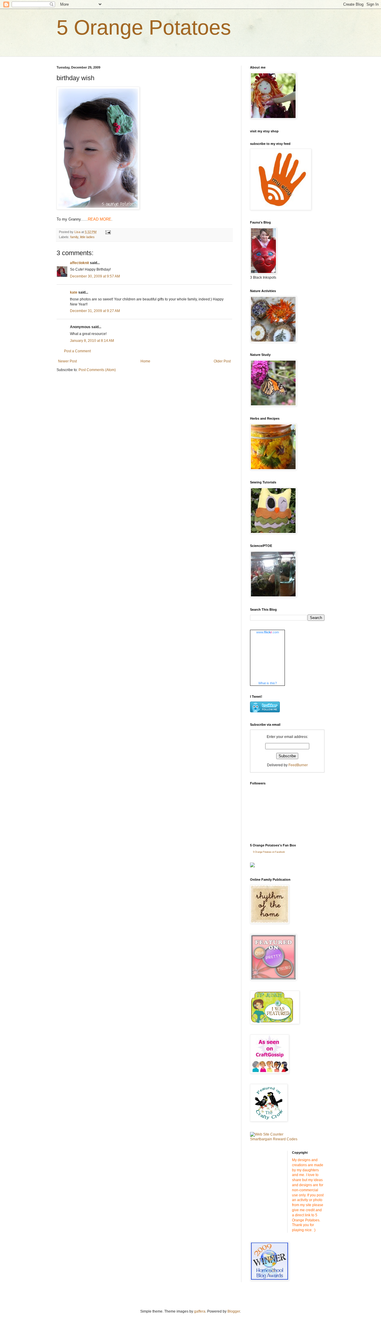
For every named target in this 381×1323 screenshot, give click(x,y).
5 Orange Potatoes (144, 27)
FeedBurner (298, 765)
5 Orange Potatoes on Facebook (269, 852)
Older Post (222, 361)
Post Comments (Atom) (97, 370)
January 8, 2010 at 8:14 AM (92, 341)
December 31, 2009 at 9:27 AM (95, 311)
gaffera (199, 1311)
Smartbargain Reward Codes (273, 1139)
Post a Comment (77, 351)
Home (145, 361)
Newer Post (67, 361)
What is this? (267, 683)
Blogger (233, 1311)
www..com (267, 632)
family (74, 237)
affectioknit (79, 263)
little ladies (87, 237)
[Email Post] (108, 232)
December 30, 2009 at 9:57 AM (95, 276)
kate (73, 292)
